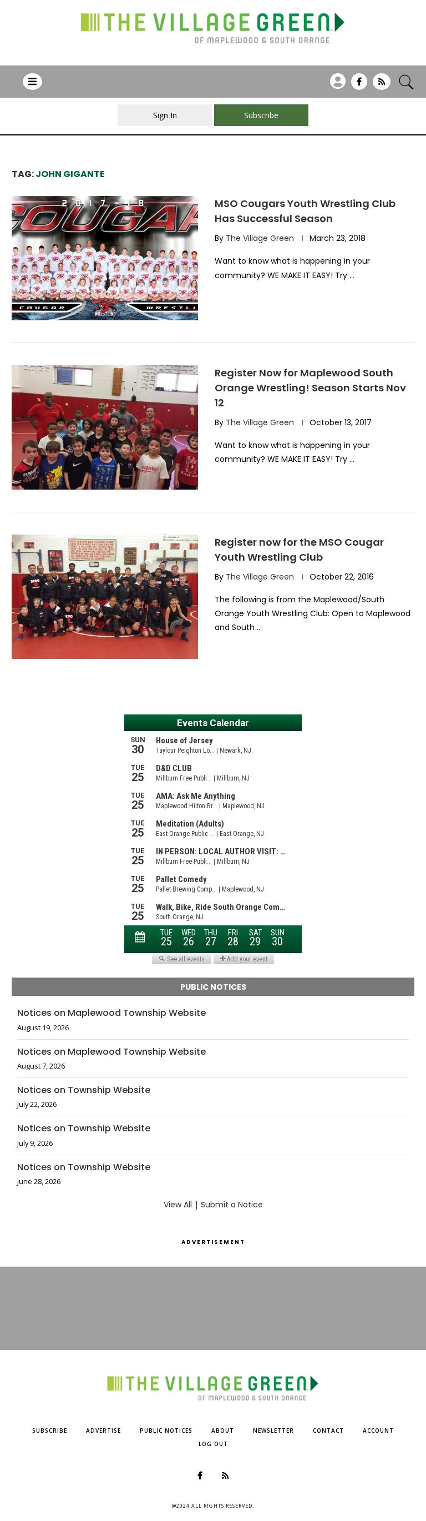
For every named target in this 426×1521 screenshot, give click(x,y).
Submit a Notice (232, 1204)
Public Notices (166, 1430)
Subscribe (49, 1430)
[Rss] (381, 85)
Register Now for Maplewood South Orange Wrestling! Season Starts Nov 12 (310, 388)
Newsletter (273, 1430)
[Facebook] (359, 85)
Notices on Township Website (83, 1090)
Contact (328, 1430)
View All (178, 1204)
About (222, 1430)
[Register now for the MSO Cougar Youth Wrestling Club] (105, 597)
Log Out (213, 1444)
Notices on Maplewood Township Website (111, 1013)
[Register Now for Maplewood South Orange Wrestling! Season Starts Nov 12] (105, 427)
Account (378, 1430)
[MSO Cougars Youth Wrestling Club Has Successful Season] (105, 258)
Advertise (103, 1430)
